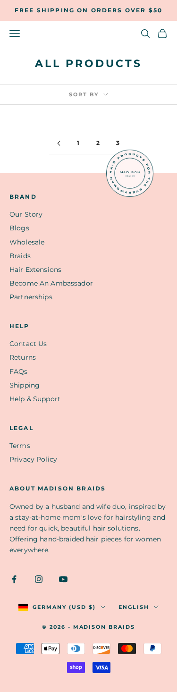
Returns (22, 357)
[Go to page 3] (59, 143)
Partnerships (30, 297)
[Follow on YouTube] (63, 579)
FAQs (18, 371)
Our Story (25, 214)
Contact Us (28, 343)
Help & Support (34, 399)
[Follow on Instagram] (38, 579)
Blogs (19, 228)
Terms (19, 445)
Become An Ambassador (51, 283)
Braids (20, 256)
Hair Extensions (35, 269)
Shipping (24, 385)
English (133, 607)
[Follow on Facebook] (14, 579)
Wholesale (26, 242)
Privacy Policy (33, 459)
